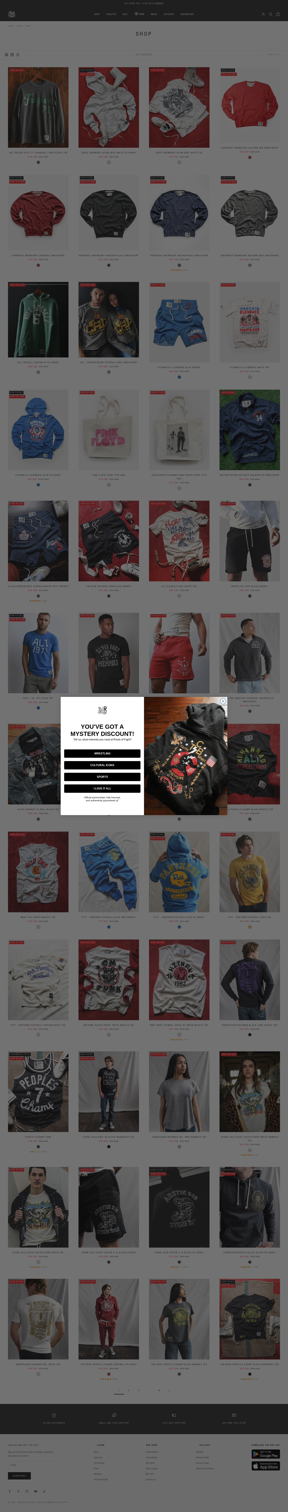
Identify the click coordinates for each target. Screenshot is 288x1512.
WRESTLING (102, 753)
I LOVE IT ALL (102, 788)
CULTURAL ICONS (102, 765)
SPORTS (102, 776)
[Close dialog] (223, 701)
